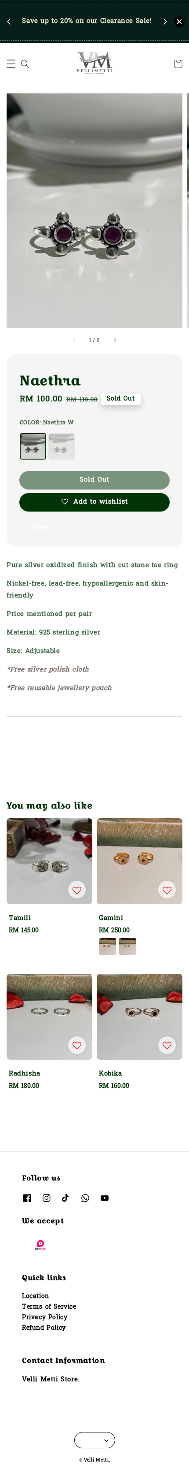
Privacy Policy (44, 1317)
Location (35, 1296)
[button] (11, 64)
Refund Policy (44, 1328)
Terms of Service (49, 1307)
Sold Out (94, 480)
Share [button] (41, 527)
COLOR (47, 423)
